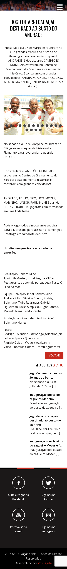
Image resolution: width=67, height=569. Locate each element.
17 (40, 130)
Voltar (54, 355)
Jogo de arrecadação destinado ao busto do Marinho (45, 420)
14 (27, 130)
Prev (9, 115)
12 (55, 125)
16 (35, 130)
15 (31, 130)
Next (58, 115)
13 (60, 125)
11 (51, 125)
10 (47, 125)
